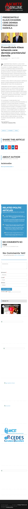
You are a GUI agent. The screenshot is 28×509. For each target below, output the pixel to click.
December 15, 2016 (14, 222)
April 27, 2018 (15, 58)
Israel (16, 130)
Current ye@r (4, 291)
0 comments (4, 59)
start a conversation (19, 255)
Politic (13, 45)
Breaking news (6, 45)
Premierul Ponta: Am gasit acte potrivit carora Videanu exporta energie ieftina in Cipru (14, 228)
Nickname (4, 272)
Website (3, 282)
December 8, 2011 (14, 236)
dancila (4, 130)
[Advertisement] (14, 187)
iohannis (10, 130)
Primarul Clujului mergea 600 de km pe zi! (14, 234)
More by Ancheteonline (7, 166)
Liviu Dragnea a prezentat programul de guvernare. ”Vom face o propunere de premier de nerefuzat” (14, 220)
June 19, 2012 (14, 230)
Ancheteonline (6, 58)
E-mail (3, 277)
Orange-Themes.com (22, 504)
